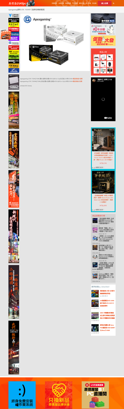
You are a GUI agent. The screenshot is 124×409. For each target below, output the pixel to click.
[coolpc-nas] (103, 15)
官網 (81, 79)
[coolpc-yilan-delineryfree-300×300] (6, 30)
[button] (113, 3)
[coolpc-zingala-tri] (103, 26)
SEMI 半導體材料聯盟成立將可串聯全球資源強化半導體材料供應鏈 (107, 315)
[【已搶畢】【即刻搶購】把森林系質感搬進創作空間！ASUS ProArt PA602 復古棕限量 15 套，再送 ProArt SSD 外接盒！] (103, 130)
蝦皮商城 (76, 79)
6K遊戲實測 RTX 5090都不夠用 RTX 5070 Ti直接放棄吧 (107, 303)
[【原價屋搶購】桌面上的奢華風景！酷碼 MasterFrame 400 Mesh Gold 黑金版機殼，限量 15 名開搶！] (103, 172)
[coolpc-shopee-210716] (103, 37)
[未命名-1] (13, 76)
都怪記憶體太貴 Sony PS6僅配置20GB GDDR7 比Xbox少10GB (107, 327)
